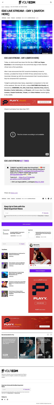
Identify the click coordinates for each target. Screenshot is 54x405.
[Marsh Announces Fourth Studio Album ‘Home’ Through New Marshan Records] (5, 275)
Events (8, 17)
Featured (13, 17)
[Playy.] (27, 323)
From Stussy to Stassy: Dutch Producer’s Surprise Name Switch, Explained (17, 292)
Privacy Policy (40, 215)
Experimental (13, 235)
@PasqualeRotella (16, 174)
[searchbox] (10, 243)
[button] (2, 2)
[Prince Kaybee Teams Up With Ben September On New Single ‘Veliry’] (5, 265)
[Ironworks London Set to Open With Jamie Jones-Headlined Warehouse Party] (5, 284)
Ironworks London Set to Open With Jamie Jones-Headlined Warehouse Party (17, 283)
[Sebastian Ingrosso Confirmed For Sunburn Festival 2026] (5, 256)
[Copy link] (51, 198)
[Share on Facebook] (43, 198)
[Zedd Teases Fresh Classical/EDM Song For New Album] (27, 348)
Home (3, 6)
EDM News (7, 6)
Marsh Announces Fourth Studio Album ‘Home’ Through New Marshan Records (16, 273)
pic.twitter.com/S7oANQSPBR (20, 179)
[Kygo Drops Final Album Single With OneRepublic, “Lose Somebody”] (44, 348)
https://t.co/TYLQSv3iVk (27, 177)
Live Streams (18, 17)
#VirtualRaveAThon (37, 171)
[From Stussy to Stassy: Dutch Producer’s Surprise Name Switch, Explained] (5, 294)
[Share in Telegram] (48, 198)
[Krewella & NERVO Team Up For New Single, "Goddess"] (14, 234)
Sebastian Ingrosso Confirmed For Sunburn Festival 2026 (17, 254)
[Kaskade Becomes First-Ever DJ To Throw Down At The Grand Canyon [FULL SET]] (39, 234)
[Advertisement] (40, 295)
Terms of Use (17, 392)
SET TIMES (24, 160)
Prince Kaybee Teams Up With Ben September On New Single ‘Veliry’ (17, 263)
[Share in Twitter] (46, 198)
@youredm (36, 244)
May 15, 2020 (39, 182)
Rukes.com (14, 193)
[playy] (27, 102)
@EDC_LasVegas (25, 171)
